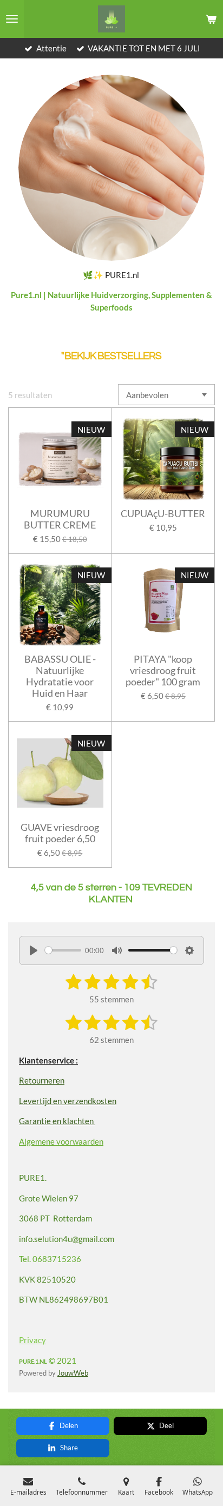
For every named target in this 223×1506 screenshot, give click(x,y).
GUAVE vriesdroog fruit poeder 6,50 (60, 833)
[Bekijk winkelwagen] (211, 19)
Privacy (32, 1340)
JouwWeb (72, 1373)
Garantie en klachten (57, 1121)
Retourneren (41, 1080)
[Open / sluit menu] (12, 19)
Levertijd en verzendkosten (67, 1101)
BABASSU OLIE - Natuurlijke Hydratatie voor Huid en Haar (60, 676)
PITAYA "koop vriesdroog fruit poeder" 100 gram (163, 670)
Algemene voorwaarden (61, 1141)
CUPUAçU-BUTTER (163, 513)
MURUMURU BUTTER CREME (60, 519)
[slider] (63, 950)
